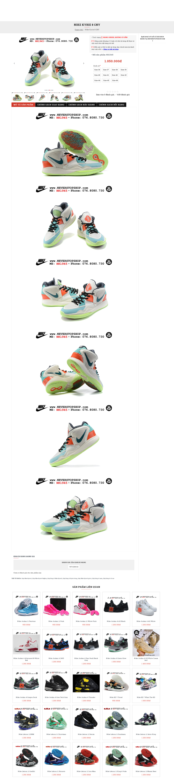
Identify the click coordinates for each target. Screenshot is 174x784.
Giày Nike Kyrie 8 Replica (39, 578)
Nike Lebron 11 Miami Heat (146, 771)
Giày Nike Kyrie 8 (27, 578)
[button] (14, 63)
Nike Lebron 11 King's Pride (116, 771)
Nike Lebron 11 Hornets (56, 771)
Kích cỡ (96, 66)
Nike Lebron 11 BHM (26, 734)
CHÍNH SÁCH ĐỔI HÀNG (111, 104)
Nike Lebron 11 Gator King (146, 734)
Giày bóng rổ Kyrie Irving (70, 578)
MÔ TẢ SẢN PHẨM (23, 104)
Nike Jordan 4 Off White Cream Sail (146, 659)
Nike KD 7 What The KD (146, 697)
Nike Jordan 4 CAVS (56, 658)
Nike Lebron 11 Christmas (56, 734)
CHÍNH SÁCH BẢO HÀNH (81, 104)
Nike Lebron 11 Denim (86, 734)
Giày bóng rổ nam (97, 578)
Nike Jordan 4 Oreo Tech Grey (56, 697)
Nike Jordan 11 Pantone (26, 621)
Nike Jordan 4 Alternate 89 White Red (26, 659)
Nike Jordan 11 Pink (56, 621)
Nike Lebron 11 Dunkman (116, 734)
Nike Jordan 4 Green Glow (116, 658)
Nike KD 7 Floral (116, 697)
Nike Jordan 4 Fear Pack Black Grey (86, 659)
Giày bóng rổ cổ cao (108, 578)
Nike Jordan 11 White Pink (86, 621)
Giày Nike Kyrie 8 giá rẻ (84, 578)
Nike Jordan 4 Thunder (86, 697)
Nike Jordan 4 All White (146, 621)
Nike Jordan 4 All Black (116, 621)
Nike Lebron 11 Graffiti (26, 771)
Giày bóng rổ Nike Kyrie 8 (54, 578)
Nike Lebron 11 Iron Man (86, 771)
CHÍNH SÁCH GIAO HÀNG (50, 104)
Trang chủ (79, 30)
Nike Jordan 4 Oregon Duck (26, 697)
